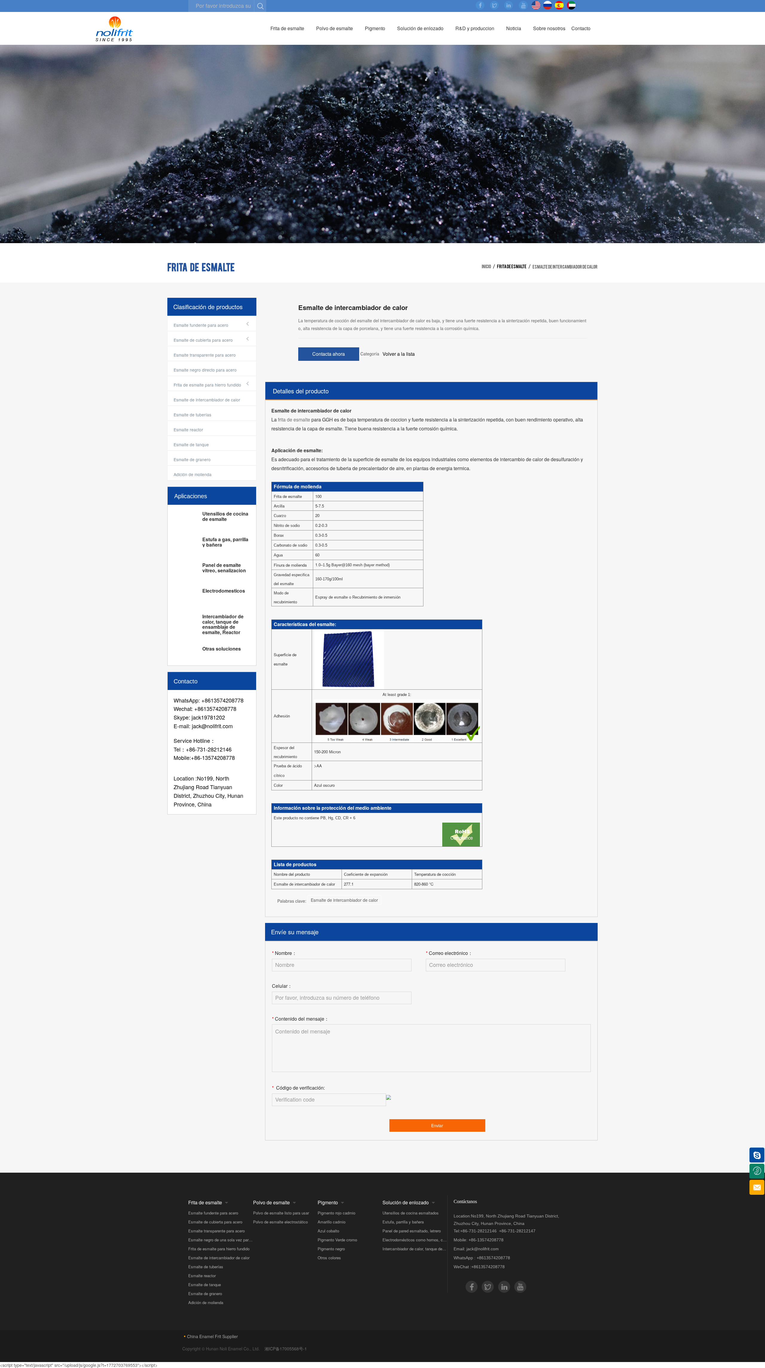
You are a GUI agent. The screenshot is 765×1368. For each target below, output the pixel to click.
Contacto (580, 28)
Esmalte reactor (188, 430)
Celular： (282, 986)
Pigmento (375, 28)
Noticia (513, 28)
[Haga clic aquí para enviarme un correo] (756, 1187)
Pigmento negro (331, 1249)
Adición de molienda (193, 474)
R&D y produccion (474, 28)
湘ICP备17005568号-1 (285, 1349)
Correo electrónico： (449, 953)
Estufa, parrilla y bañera (403, 1222)
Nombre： (284, 953)
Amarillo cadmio (331, 1222)
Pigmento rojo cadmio (336, 1213)
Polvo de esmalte (334, 28)
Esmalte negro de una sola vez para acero (220, 1240)
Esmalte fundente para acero (213, 1213)
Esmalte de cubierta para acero (215, 1222)
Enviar (437, 1125)
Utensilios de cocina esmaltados (410, 1213)
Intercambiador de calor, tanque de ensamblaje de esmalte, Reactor (414, 1249)
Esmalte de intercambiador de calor (207, 400)
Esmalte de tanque (191, 444)
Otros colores (329, 1257)
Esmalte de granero (192, 459)
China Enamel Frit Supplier (212, 1336)
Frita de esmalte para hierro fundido (219, 1249)
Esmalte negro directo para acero (205, 370)
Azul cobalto (328, 1231)
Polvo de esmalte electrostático (280, 1222)
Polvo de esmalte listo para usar (281, 1213)
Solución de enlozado (420, 28)
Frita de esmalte (287, 28)
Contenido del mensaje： (300, 1019)
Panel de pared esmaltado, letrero (411, 1231)
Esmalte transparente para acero (205, 355)
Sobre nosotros (549, 28)
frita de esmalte (294, 419)
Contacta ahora (328, 353)
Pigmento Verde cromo (337, 1240)
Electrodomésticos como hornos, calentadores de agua (414, 1240)
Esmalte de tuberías (192, 415)
